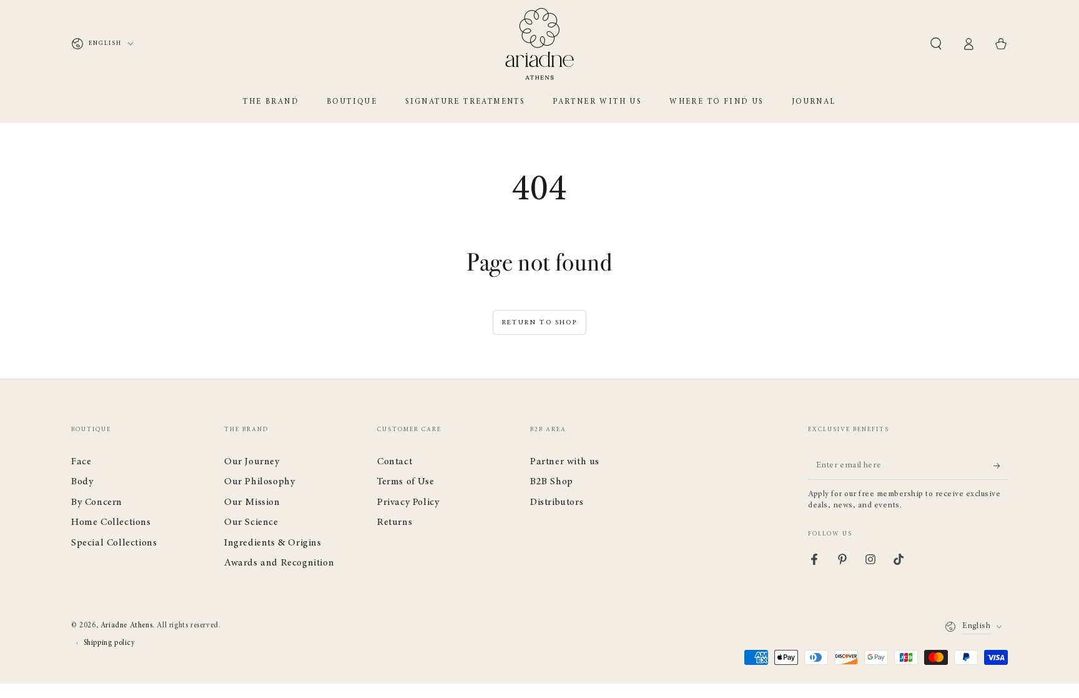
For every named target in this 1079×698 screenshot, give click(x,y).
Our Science (251, 522)
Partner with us (564, 462)
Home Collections (111, 522)
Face (81, 462)
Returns (394, 522)
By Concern (96, 502)
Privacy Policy (408, 502)
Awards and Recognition (279, 563)
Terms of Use (405, 482)
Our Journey (252, 462)
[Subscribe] (1000, 465)
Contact (394, 462)
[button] (936, 43)
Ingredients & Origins (273, 543)
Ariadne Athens (126, 625)
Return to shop (539, 322)
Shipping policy (109, 643)
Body (82, 482)
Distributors (556, 502)
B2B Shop (551, 482)
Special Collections (114, 543)
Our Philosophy (259, 482)
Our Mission (252, 502)
